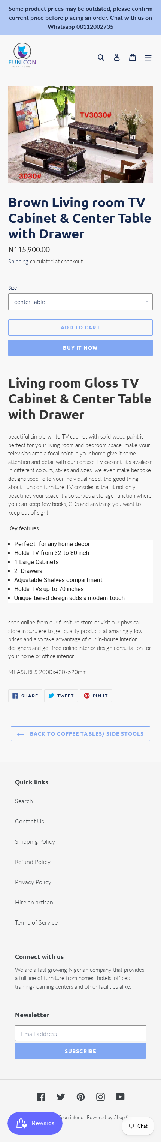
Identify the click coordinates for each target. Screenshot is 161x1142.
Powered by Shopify (108, 1117)
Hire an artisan (34, 902)
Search (24, 800)
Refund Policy (33, 861)
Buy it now (80, 347)
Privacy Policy (33, 881)
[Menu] (148, 56)
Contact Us (29, 821)
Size (12, 287)
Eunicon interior (68, 1117)
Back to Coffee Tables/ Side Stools (86, 733)
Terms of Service (36, 922)
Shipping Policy (35, 841)
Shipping (18, 261)
